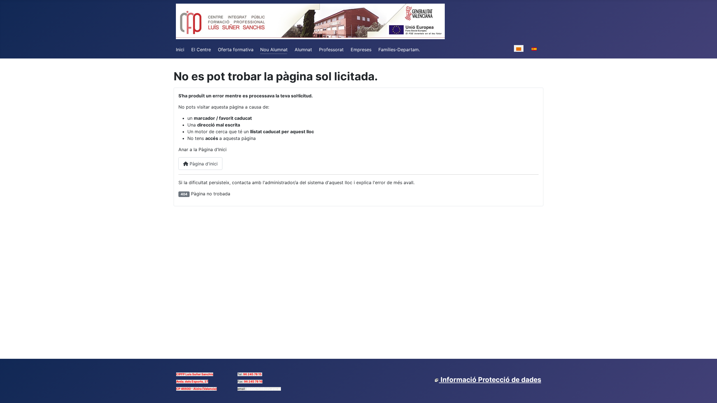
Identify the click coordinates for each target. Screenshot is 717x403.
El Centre (201, 49)
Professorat (331, 49)
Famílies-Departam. (399, 49)
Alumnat (303, 49)
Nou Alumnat (274, 49)
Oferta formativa (235, 49)
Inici (180, 49)
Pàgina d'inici (203, 164)
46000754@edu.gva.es (263, 389)
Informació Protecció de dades (490, 380)
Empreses (361, 49)
